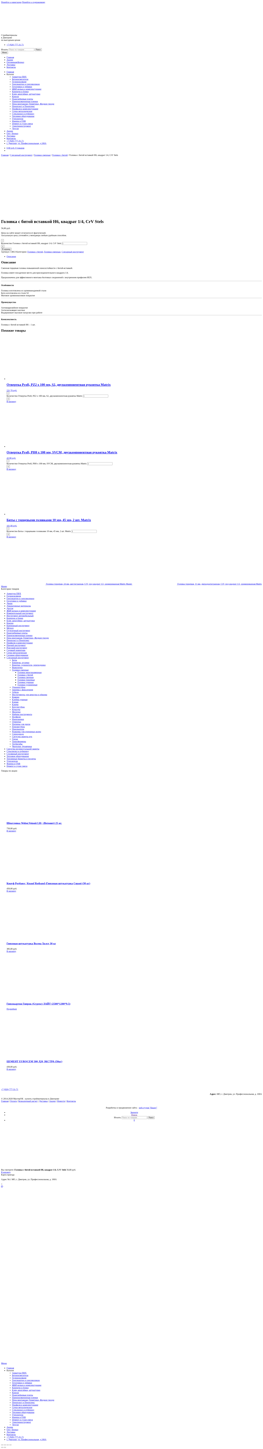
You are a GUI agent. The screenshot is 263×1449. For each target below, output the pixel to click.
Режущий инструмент (17, 648)
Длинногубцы (18, 687)
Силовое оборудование (17, 655)
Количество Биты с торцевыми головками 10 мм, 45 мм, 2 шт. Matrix (39, 531)
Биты (14, 660)
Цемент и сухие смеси (22, 123)
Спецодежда (18, 734)
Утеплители (17, 119)
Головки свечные (26, 677)
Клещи (15, 702)
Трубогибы (17, 744)
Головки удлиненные (27, 685)
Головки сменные (42, 155)
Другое (15, 128)
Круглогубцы (18, 707)
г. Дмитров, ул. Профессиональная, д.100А (26, 143)
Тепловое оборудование (23, 116)
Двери (9, 603)
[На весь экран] (8, 1444)
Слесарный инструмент (21, 155)
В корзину (6, 249)
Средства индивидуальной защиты (23, 749)
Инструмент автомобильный (20, 616)
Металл (10, 628)
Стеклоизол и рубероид (23, 114)
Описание (11, 256)
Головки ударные (26, 682)
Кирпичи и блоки (20, 91)
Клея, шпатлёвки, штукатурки (26, 94)
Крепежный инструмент (18, 625)
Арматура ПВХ (19, 77)
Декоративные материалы (19, 606)
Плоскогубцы (18, 727)
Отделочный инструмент (18, 630)
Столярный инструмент (18, 754)
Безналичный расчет (28, 1101)
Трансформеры (19, 741)
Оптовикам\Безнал (15, 62)
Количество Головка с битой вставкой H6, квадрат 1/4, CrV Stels (31, 243)
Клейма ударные (20, 699)
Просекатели (18, 729)
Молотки (16, 712)
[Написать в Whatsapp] (131, 1186)
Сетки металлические (22, 111)
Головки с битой (60, 155)
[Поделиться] (5, 1444)
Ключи (15, 704)
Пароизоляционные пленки (25, 101)
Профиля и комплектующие (25, 109)
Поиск (38, 50)
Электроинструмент (21, 126)
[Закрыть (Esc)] (2, 1444)
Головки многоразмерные (30, 672)
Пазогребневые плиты (22, 99)
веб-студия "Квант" (148, 1108)
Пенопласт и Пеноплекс (23, 106)
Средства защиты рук (22, 736)
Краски (15, 96)
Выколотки (17, 667)
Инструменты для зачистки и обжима (29, 694)
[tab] (134, 256)
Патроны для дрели (21, 724)
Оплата (13, 1101)
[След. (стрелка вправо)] (5, 1447)
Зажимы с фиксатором (22, 690)
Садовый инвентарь (16, 650)
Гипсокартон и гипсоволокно (26, 84)
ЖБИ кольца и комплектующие (26, 89)
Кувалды (16, 709)
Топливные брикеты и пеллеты (21, 759)
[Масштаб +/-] (10, 1444)
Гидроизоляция (19, 82)
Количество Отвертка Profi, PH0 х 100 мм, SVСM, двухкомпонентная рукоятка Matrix (47, 463)
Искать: (4, 49)
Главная (10, 57)
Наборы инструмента (22, 714)
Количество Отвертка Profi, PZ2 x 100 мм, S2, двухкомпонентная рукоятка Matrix (44, 396)
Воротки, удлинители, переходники (29, 665)
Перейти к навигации (11, 2)
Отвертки (16, 722)
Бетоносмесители (20, 79)
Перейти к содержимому (33, 2)
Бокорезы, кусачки (20, 662)
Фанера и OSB (19, 121)
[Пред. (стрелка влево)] (2, 1447)
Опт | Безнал (12, 133)
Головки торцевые (26, 680)
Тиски (15, 739)
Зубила (15, 692)
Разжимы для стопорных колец (26, 731)
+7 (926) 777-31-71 (15, 45)
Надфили (16, 717)
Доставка (11, 65)
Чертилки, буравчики (22, 746)
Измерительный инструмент (20, 613)
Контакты (11, 67)
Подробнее (12, 1009)
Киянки (15, 697)
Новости (61, 1101)
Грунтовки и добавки (22, 86)
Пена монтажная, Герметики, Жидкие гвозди (33, 104)
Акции (10, 60)
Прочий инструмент (16, 645)
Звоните (134, 1112)
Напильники (18, 719)
